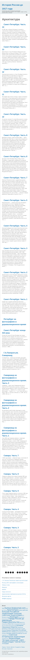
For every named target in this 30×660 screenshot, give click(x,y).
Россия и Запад (10, 631)
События (8, 647)
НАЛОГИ (4, 589)
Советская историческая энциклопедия (13, 636)
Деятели (13, 647)
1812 (3, 608)
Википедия (14, 617)
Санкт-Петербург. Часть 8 (15, 156)
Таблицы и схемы (6, 585)
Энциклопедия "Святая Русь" (14, 642)
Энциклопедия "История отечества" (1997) (13, 639)
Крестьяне (4, 625)
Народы (23, 647)
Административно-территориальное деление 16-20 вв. (14, 594)
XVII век (5, 610)
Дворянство (22, 622)
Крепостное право (21, 624)
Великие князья (5, 617)
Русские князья (11, 633)
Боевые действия (23, 610)
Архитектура (12, 610)
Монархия (20, 625)
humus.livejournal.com (15, 608)
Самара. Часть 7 (11, 455)
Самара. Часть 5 (11, 491)
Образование (6, 627)
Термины (4, 647)
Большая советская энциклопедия (12, 614)
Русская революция (20, 631)
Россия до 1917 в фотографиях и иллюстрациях (12, 582)
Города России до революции (13, 619)
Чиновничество (5, 638)
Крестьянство (9, 625)
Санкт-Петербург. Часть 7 (15, 178)
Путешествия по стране (19, 628)
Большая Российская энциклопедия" (10, 612)
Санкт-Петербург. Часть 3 (15, 248)
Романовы (14, 630)
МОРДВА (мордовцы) (6, 598)
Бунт (23, 615)
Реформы (8, 630)
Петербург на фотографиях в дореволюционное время (14, 321)
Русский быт (19, 633)
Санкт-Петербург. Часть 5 (15, 200)
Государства (18, 647)
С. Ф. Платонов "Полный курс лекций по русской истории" (15, 580)
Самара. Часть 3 (11, 528)
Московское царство (6, 596)
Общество (13, 627)
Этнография (5, 643)
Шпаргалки (4, 587)
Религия (4, 630)
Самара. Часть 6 (11, 474)
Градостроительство (10, 622)
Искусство (10, 624)
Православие (11, 628)
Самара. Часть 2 (11, 547)
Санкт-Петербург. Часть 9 (15, 135)
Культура (14, 625)
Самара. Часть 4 (11, 509)
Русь (7, 635)
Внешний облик (21, 617)
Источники (4, 648)
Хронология (9, 648)
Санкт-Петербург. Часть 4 (15, 226)
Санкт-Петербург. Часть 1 (15, 299)
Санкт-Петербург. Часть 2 (15, 272)
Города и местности (6, 591)
